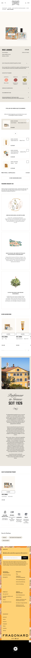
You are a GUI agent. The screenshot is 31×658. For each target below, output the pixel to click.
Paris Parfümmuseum (20, 595)
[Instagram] (12, 638)
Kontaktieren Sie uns (7, 601)
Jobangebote (5, 577)
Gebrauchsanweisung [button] (7, 88)
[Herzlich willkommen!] (15, 2)
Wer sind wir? (5, 594)
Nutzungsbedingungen (20, 579)
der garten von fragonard (15, 537)
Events (4, 599)
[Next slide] (28, 350)
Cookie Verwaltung (20, 584)
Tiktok (4, 626)
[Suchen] (5, 3)
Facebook (5, 617)
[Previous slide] (25, 350)
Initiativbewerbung (7, 574)
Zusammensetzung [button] (6, 92)
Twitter (4, 619)
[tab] (15, 73)
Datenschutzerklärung (20, 581)
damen (4, 537)
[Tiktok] (17, 638)
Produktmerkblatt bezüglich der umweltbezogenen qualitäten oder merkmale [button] (13, 98)
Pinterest (4, 621)
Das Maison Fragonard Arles (21, 602)
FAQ (17, 574)
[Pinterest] (15, 638)
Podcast (4, 630)
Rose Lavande (14, 139)
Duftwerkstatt (18, 597)
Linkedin (5, 628)
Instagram (5, 623)
